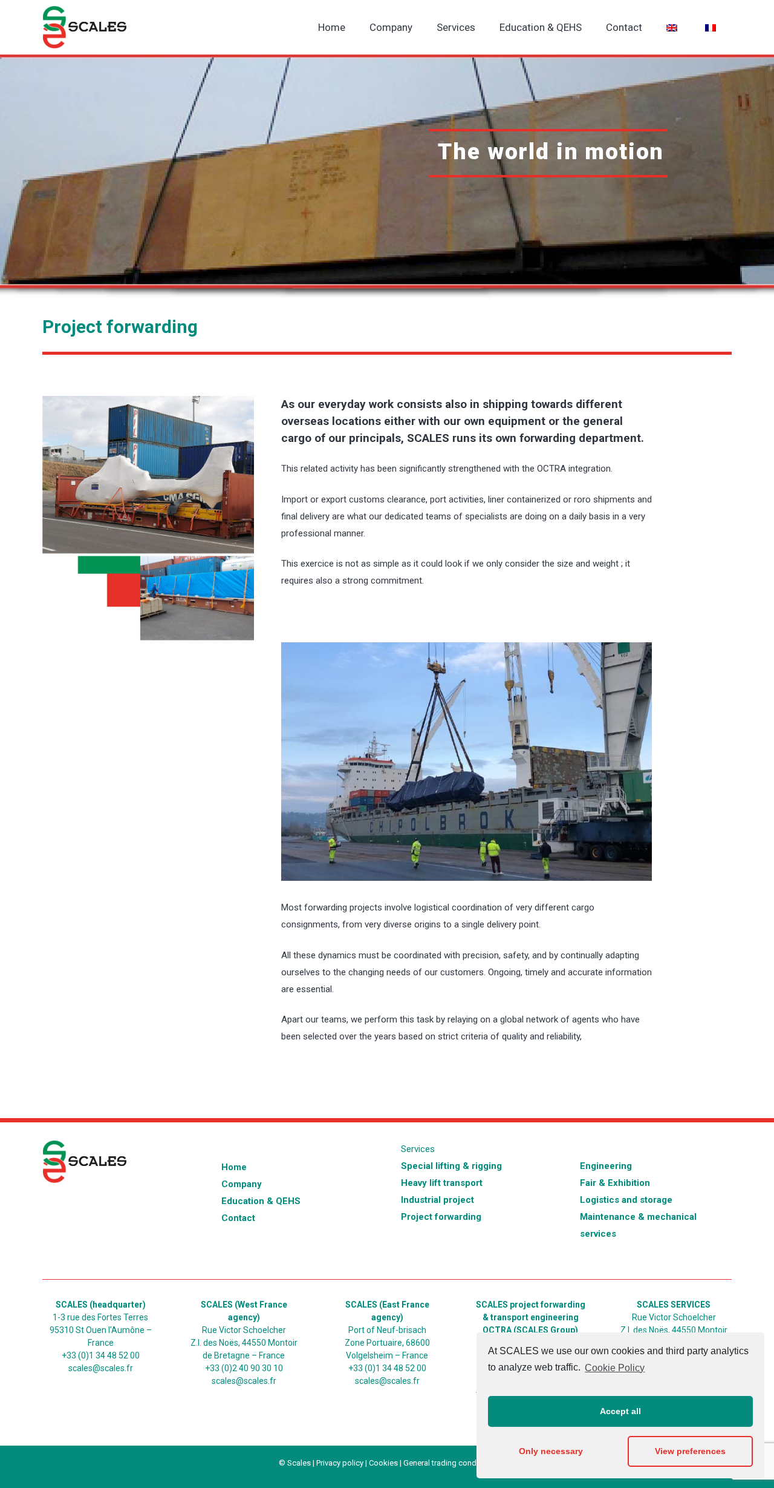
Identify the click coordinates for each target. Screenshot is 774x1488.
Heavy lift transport (442, 1182)
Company (241, 1184)
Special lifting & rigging (451, 1165)
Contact (238, 1218)
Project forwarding (441, 1216)
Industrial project (437, 1199)
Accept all (620, 1411)
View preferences (690, 1451)
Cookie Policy (615, 1368)
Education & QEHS (261, 1201)
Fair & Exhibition (615, 1182)
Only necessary (551, 1451)
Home (234, 1167)
